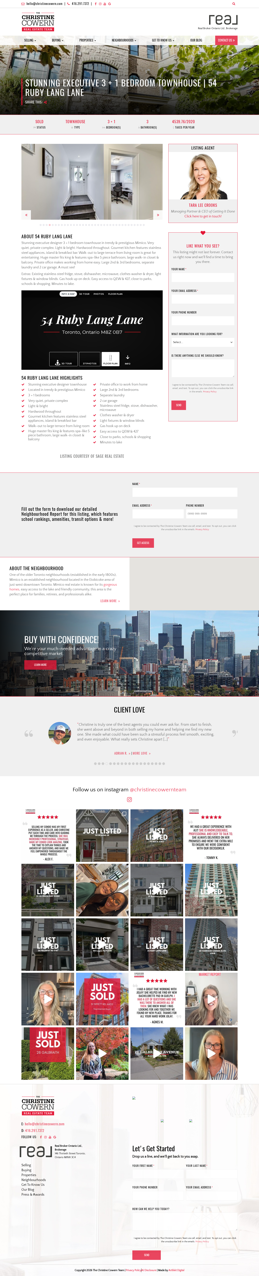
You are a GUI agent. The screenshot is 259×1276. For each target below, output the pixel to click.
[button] (26, 182)
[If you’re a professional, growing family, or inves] (211, 944)
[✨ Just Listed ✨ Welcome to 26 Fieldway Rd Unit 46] (47, 944)
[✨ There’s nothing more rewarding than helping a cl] (156, 999)
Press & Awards (32, 1195)
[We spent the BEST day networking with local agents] (102, 890)
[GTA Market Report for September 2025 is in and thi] (211, 999)
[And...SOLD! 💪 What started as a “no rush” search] (102, 999)
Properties (86, 40)
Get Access (143, 543)
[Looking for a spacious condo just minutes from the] (102, 944)
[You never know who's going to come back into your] (47, 835)
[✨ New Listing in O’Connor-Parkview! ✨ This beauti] (156, 1053)
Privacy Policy (210, 391)
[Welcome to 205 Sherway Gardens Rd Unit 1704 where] (211, 890)
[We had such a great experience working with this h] (211, 835)
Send (178, 405)
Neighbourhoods (123, 40)
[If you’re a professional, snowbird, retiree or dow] (102, 1053)
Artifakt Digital (176, 1234)
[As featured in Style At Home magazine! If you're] (156, 944)
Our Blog (196, 40)
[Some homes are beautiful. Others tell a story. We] (47, 890)
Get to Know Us (162, 40)
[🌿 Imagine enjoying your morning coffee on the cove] (102, 835)
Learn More (108, 601)
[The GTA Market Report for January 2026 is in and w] (47, 999)
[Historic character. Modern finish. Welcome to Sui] (156, 835)
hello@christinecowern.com (45, 4)
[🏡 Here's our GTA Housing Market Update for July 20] (211, 1053)
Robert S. (117, 753)
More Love (137, 753)
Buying (56, 40)
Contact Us (225, 40)
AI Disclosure (148, 1234)
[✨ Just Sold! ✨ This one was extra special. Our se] (47, 1053)
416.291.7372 (80, 4)
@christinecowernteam (158, 790)
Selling (29, 40)
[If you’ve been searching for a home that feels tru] (156, 890)
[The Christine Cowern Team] (38, 22)
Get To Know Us (33, 1185)
